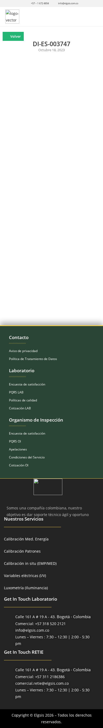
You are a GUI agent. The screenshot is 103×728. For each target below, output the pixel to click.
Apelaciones (18, 449)
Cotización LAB (20, 408)
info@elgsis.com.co (68, 3)
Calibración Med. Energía (26, 538)
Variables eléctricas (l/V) (25, 575)
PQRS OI (15, 441)
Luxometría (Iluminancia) (26, 587)
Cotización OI (18, 465)
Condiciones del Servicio (27, 457)
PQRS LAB (16, 392)
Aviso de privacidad (23, 351)
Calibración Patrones (22, 551)
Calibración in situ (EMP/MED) (30, 563)
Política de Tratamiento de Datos (33, 359)
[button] (93, 16)
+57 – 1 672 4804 (40, 3)
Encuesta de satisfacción (27, 384)
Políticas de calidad (23, 400)
